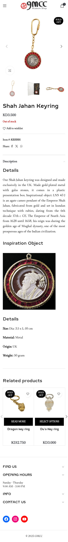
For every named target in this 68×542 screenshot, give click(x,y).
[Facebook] (6, 519)
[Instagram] (15, 519)
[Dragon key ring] (18, 403)
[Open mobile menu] (4, 5)
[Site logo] (34, 5)
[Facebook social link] (12, 146)
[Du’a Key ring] (49, 403)
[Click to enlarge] (10, 70)
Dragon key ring (18, 429)
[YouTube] (24, 519)
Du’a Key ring (49, 429)
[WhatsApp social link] (21, 146)
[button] (6, 46)
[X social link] (16, 146)
